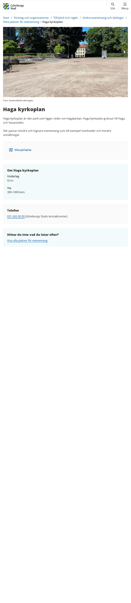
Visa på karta (22, 150)
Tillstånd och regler (65, 18)
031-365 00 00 (16, 216)
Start (6, 18)
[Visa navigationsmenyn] (125, 6)
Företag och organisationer (31, 18)
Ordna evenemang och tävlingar (103, 18)
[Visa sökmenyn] (113, 6)
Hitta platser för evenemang (21, 22)
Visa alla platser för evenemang (27, 240)
